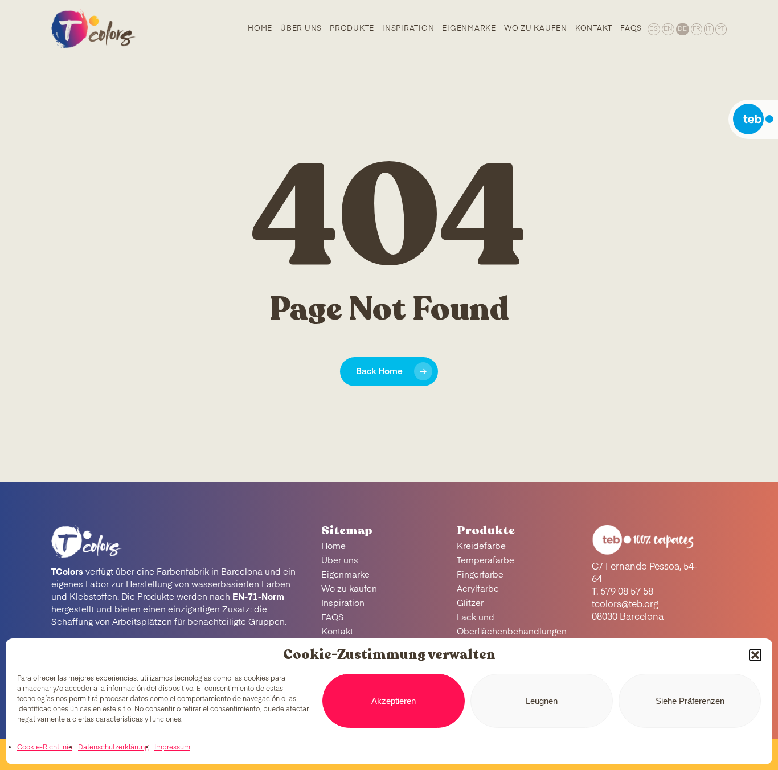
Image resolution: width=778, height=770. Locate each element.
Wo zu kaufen (349, 589)
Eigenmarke (345, 575)
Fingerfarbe (480, 575)
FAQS (332, 617)
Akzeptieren (393, 701)
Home (333, 546)
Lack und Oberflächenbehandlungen (512, 624)
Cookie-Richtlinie (44, 747)
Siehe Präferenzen (690, 701)
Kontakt (337, 632)
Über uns (339, 560)
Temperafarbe (485, 560)
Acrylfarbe (478, 589)
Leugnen (542, 701)
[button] (755, 655)
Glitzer (470, 603)
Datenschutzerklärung (113, 747)
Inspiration (343, 603)
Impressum (172, 747)
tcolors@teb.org (625, 604)
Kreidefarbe (481, 546)
